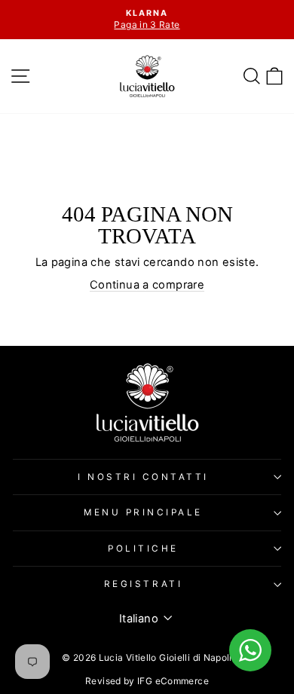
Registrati (143, 584)
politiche (143, 548)
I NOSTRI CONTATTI (143, 477)
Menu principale (143, 512)
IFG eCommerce (173, 680)
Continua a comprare (147, 285)
